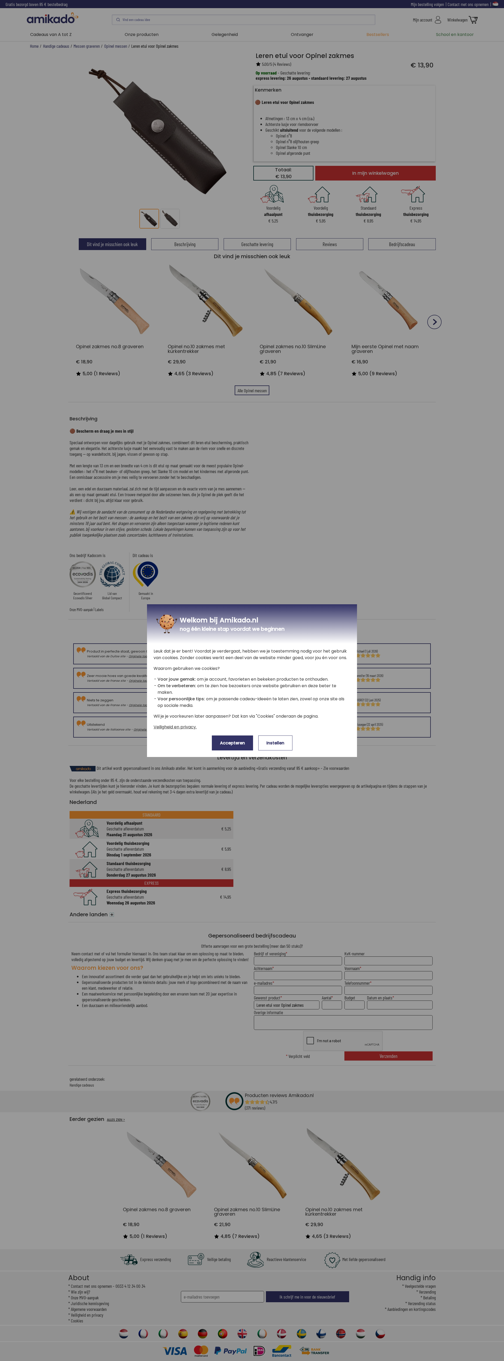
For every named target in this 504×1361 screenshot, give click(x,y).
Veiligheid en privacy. (175, 727)
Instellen (275, 743)
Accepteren (232, 743)
